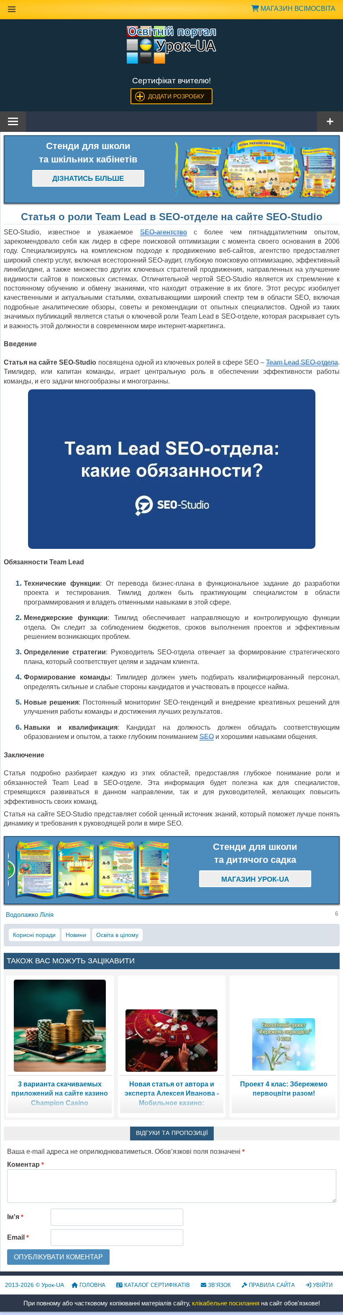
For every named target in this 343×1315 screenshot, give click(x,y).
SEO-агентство (163, 232)
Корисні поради (34, 935)
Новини (76, 935)
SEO (207, 736)
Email (18, 1237)
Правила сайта (271, 1285)
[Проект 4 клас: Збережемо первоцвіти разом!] (283, 1043)
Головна (91, 1285)
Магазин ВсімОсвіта (297, 8)
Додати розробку (176, 96)
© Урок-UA (34, 1285)
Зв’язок (218, 1285)
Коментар (25, 1164)
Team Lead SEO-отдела (302, 362)
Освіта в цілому (117, 935)
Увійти (322, 1285)
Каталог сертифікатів (156, 1285)
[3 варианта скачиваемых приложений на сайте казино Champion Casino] (60, 1025)
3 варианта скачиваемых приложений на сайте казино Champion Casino (59, 1094)
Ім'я (15, 1216)
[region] (255, 169)
